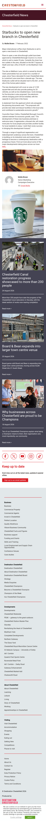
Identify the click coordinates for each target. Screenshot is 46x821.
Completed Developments (14, 636)
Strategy (7, 579)
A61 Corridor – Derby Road (14, 664)
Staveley (7, 625)
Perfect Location (10, 520)
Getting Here (9, 742)
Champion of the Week (12, 593)
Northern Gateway (11, 639)
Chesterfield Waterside (12, 614)
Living (6, 699)
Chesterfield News (7, 26)
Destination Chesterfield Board (15, 575)
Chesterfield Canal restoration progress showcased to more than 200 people (23, 280)
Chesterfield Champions (13, 586)
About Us (7, 762)
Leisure (7, 696)
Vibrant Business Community (15, 528)
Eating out (8, 738)
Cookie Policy (9, 780)
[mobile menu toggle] (42, 5)
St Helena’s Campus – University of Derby (20, 650)
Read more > (7, 309)
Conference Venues (11, 551)
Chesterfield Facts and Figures (15, 531)
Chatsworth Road (10, 675)
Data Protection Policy (12, 773)
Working (7, 707)
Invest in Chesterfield (12, 517)
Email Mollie (25, 186)
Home (6, 759)
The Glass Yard (10, 643)
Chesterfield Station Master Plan (16, 621)
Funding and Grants (11, 538)
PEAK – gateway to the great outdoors (18, 618)
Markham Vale (9, 632)
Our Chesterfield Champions (14, 597)
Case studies (9, 555)
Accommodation (10, 727)
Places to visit (9, 749)
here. (4, 147)
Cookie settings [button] (16, 817)
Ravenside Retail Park (12, 661)
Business (7, 506)
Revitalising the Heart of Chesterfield (18, 628)
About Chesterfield (11, 689)
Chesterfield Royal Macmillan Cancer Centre (20, 646)
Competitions (9, 745)
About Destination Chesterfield (15, 572)
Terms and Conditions (12, 784)
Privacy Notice (9, 777)
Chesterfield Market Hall (13, 671)
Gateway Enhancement (13, 668)
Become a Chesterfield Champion (16, 590)
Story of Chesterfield (12, 703)
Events (6, 734)
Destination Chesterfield (13, 5)
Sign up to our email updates (15, 480)
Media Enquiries (10, 583)
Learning (7, 692)
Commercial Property (12, 510)
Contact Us (8, 766)
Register (7, 769)
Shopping (8, 731)
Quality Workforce (11, 524)
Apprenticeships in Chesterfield (15, 710)
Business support (10, 535)
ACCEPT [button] (30, 817)
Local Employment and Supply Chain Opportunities (18, 547)
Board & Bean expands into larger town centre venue (21, 348)
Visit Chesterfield (10, 724)
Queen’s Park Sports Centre (14, 657)
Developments (9, 610)
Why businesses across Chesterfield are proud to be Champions (22, 415)
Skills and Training (11, 542)
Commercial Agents (11, 513)
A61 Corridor (9, 654)
